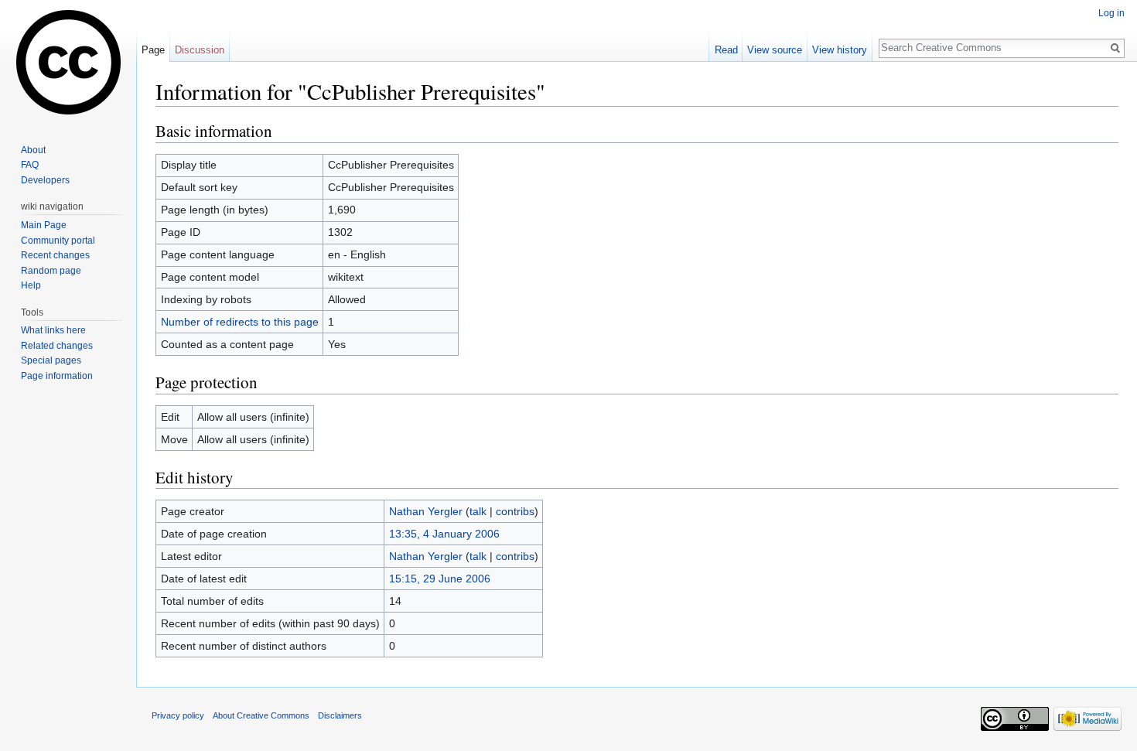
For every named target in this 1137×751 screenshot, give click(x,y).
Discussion (199, 50)
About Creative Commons (261, 715)
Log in (1111, 13)
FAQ (30, 164)
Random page (51, 270)
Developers (45, 180)
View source (774, 50)
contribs (515, 511)
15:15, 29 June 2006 (439, 578)
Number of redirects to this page (240, 322)
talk (478, 511)
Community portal (58, 240)
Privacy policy (178, 715)
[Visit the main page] (68, 62)
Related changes (57, 345)
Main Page (44, 225)
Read (726, 50)
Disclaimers (340, 715)
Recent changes (55, 255)
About (33, 150)
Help (31, 285)
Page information (57, 375)
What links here (53, 330)
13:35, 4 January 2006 (444, 533)
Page (153, 50)
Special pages (51, 360)
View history (839, 50)
